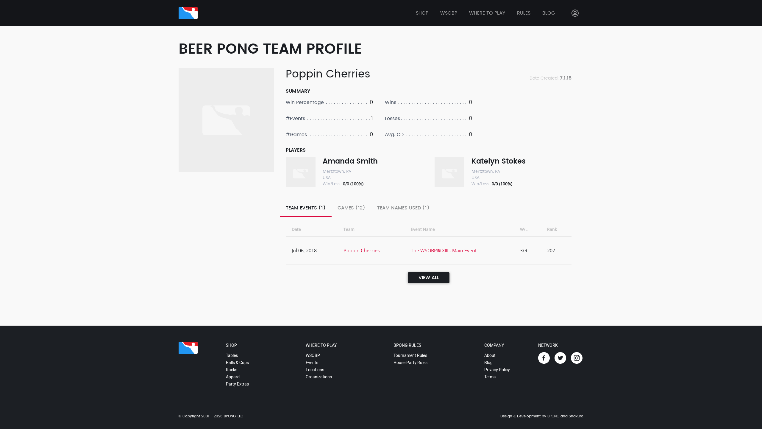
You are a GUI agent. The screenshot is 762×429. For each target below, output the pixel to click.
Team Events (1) (306, 208)
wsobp (448, 13)
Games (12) (351, 208)
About (490, 355)
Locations (315, 369)
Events (312, 362)
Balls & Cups (237, 362)
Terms (490, 376)
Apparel (233, 376)
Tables (232, 355)
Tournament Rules (410, 355)
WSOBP (313, 355)
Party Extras (237, 384)
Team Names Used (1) (403, 208)
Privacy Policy (497, 369)
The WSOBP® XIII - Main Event (444, 250)
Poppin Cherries (361, 250)
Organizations (319, 376)
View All (429, 278)
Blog (548, 13)
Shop (422, 13)
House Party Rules (410, 362)
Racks (231, 369)
